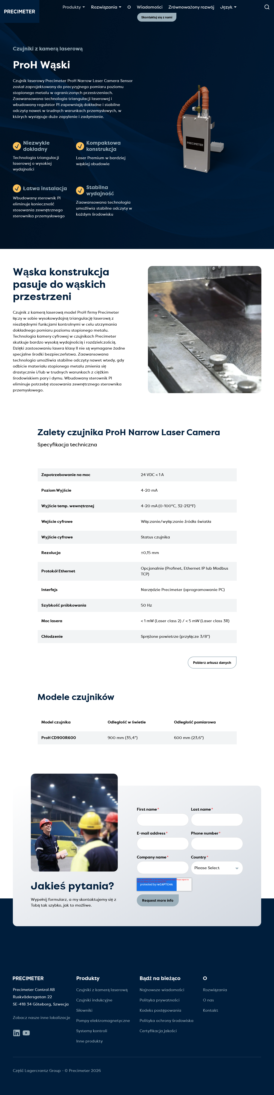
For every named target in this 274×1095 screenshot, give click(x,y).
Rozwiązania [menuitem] (215, 989)
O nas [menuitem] (208, 1000)
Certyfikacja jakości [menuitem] (158, 1030)
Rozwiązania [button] (104, 7)
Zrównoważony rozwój (191, 7)
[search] (267, 7)
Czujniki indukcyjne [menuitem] (94, 1000)
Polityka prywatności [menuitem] (160, 1000)
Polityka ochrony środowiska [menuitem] (167, 1020)
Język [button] (226, 7)
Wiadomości (149, 7)
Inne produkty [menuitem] (89, 1041)
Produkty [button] (72, 7)
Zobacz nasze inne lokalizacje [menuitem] (41, 1017)
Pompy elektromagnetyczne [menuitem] (103, 1020)
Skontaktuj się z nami (156, 17)
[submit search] (267, 7)
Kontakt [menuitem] (210, 1010)
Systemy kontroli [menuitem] (91, 1030)
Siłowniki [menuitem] (84, 1010)
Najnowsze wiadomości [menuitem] (162, 989)
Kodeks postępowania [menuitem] (160, 1010)
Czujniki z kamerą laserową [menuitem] (102, 989)
